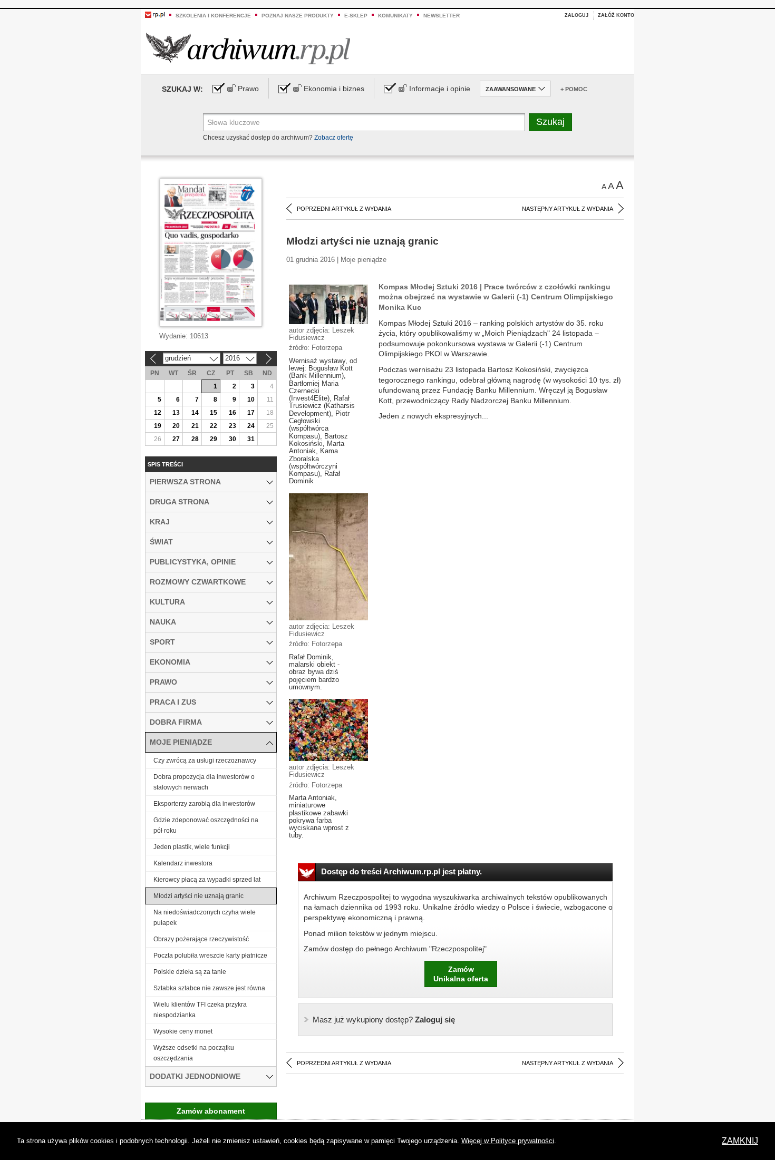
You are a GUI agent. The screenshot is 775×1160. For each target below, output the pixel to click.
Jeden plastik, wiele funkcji (191, 847)
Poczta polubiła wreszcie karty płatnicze (210, 955)
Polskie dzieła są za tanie (189, 972)
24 (251, 426)
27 (176, 439)
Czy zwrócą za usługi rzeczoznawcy (204, 760)
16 (232, 412)
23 (232, 426)
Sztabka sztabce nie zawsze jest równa (209, 988)
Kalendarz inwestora (182, 863)
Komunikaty (395, 15)
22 (213, 426)
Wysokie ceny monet (182, 1031)
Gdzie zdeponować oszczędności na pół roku (205, 825)
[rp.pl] (155, 14)
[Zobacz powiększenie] (328, 303)
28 (195, 439)
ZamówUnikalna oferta (460, 974)
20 (176, 426)
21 (195, 426)
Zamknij (740, 1140)
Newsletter (441, 15)
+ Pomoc (573, 89)
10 (251, 399)
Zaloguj (576, 15)
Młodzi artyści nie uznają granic (198, 896)
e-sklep (355, 15)
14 (195, 412)
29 (213, 439)
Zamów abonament (211, 1111)
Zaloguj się (384, 1019)
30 (232, 439)
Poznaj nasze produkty (297, 15)
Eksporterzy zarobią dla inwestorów (204, 803)
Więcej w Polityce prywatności (507, 1141)
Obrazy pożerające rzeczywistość (201, 939)
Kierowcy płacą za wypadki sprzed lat (206, 879)
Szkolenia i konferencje (213, 15)
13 (176, 412)
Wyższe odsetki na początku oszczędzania (193, 1053)
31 (251, 439)
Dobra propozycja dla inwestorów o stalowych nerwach (204, 782)
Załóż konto (616, 15)
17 (251, 412)
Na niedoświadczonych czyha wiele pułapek (204, 918)
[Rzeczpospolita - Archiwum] (248, 48)
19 (157, 426)
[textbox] (364, 122)
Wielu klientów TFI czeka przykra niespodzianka (200, 1010)
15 (213, 412)
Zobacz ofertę (333, 137)
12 (157, 412)
